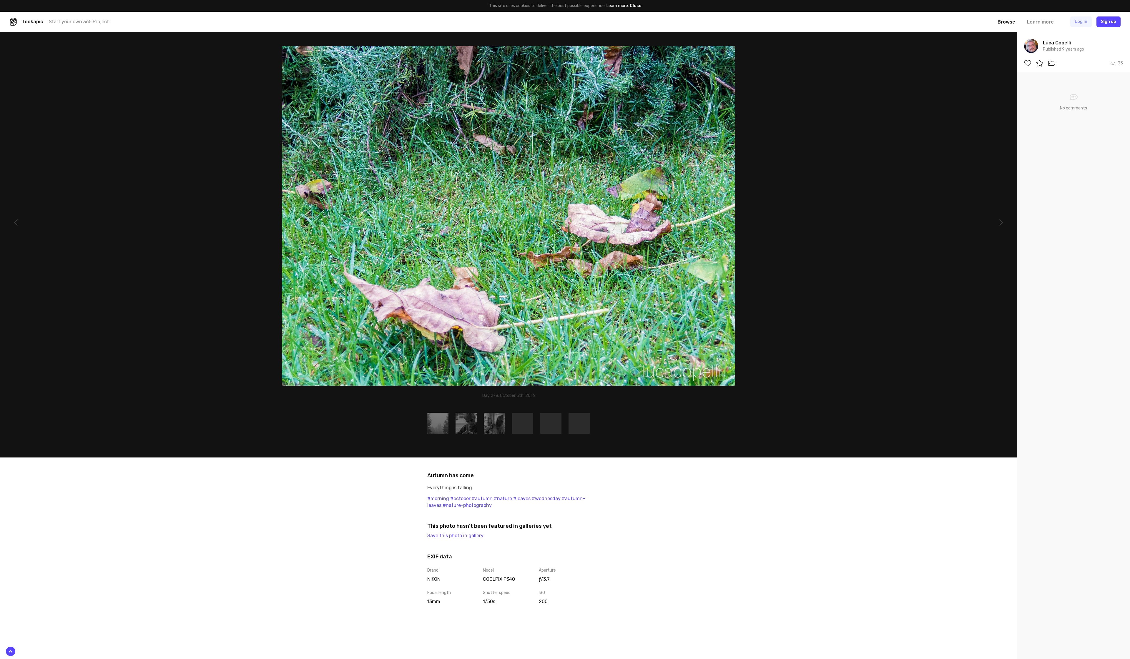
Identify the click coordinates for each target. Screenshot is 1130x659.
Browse (1006, 22)
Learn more (617, 5)
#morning (438, 498)
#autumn (482, 498)
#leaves (522, 498)
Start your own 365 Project (79, 21)
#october (460, 498)
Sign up (1108, 21)
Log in (1081, 21)
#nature (503, 498)
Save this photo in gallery (455, 535)
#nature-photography (467, 505)
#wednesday (546, 498)
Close (635, 5)
